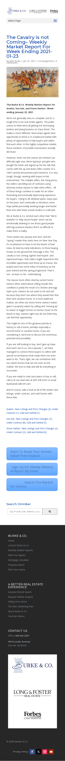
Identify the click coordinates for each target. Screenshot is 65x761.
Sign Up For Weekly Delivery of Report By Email (31, 469)
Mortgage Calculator (18, 559)
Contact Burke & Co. (18, 545)
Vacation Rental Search (20, 591)
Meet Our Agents (17, 555)
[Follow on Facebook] (32, 751)
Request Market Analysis (20, 596)
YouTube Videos (16, 616)
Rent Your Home (16, 569)
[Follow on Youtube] (51, 751)
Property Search (16, 564)
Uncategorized (45, 61)
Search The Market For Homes (31, 484)
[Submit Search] (49, 511)
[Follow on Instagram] (44, 751)
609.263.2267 (22, 635)
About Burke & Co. (17, 611)
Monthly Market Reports (20, 550)
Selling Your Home (17, 601)
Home (11, 540)
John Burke (15, 61)
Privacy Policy (20, 751)
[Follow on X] (38, 751)
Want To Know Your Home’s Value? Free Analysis (31, 454)
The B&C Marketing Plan (20, 606)
